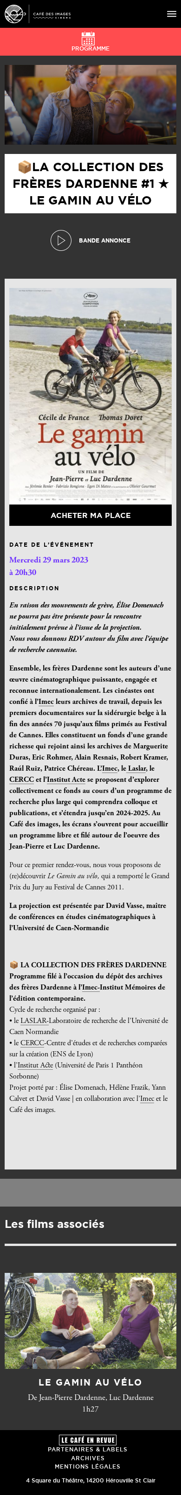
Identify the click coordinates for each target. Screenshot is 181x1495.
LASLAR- (34, 1021)
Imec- (91, 987)
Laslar (136, 769)
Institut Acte (66, 780)
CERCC (21, 780)
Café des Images (38, 14)
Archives (88, 1458)
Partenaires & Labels (88, 1449)
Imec (46, 702)
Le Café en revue (87, 1440)
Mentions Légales (88, 1466)
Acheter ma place (91, 515)
